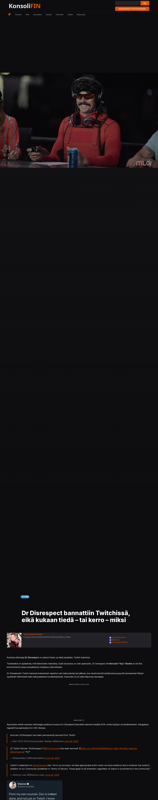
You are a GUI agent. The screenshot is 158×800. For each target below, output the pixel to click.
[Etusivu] (30, 6)
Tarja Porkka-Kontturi (33, 634)
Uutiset (49, 15)
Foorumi (18, 15)
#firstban (123, 748)
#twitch (109, 748)
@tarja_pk (115, 640)
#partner (133, 748)
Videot (70, 15)
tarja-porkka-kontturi (120, 642)
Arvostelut (37, 15)
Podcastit (59, 15)
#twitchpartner (17, 752)
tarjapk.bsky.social (119, 637)
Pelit (27, 15)
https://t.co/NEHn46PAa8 (93, 748)
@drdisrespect (39, 765)
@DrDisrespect (51, 748)
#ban (116, 748)
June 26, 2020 (71, 741)
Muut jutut (81, 15)
